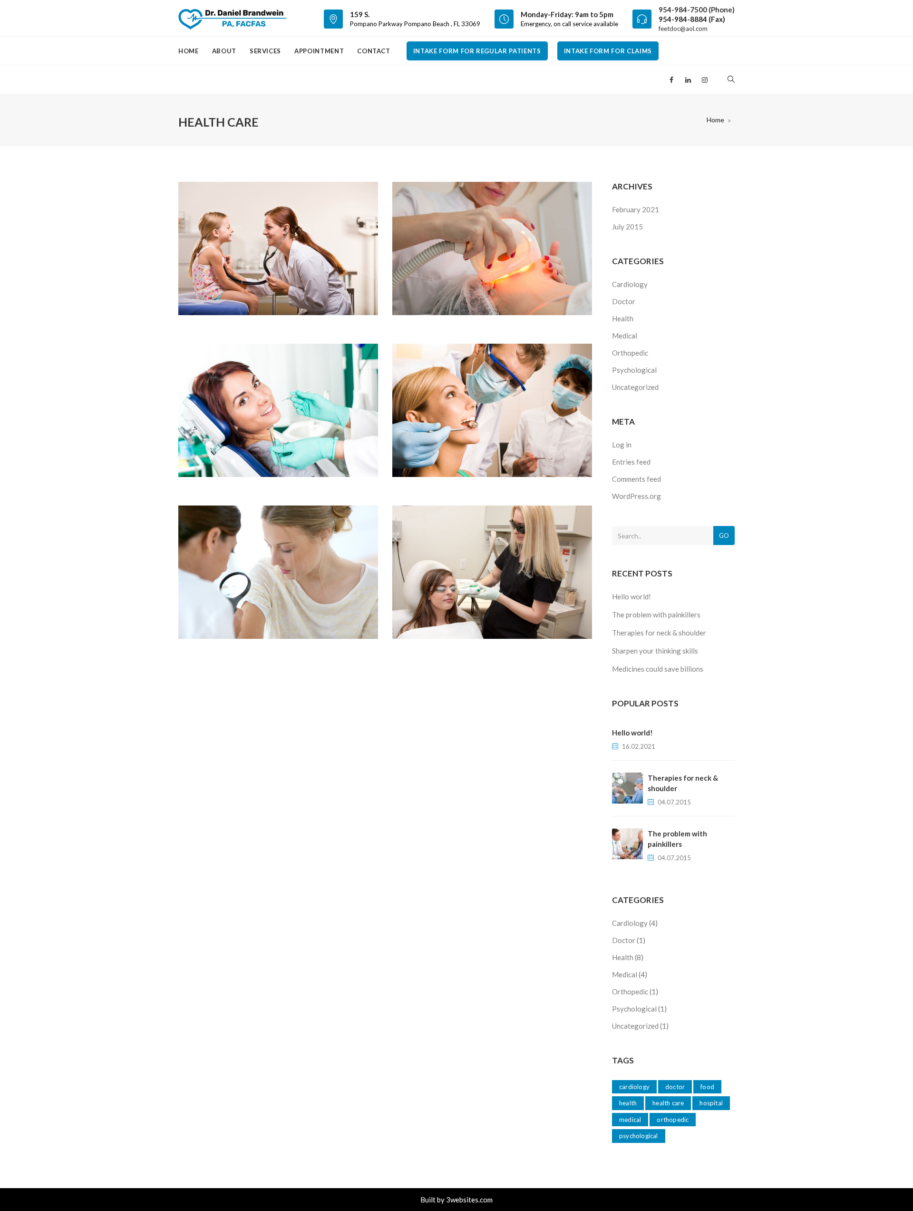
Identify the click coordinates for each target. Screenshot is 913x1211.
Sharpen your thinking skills (655, 650)
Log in (621, 444)
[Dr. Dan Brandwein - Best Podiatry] (232, 18)
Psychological (634, 370)
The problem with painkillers (656, 614)
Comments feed (636, 479)
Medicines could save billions (657, 669)
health (628, 1103)
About (224, 51)
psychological (638, 1136)
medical (630, 1119)
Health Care (668, 1103)
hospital (711, 1103)
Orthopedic (630, 352)
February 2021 (635, 209)
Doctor (623, 301)
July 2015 (627, 226)
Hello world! (631, 596)
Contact (373, 51)
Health (622, 318)
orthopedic (673, 1119)
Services (265, 51)
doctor (675, 1087)
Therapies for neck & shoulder (659, 632)
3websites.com (469, 1199)
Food (707, 1087)
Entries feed (631, 461)
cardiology (634, 1087)
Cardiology (630, 284)
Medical (624, 335)
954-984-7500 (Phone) (697, 9)
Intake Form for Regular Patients (477, 51)
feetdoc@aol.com (683, 28)
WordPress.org (636, 496)
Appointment (319, 51)
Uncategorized (635, 387)
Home (188, 51)
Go (724, 535)
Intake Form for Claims (608, 51)
